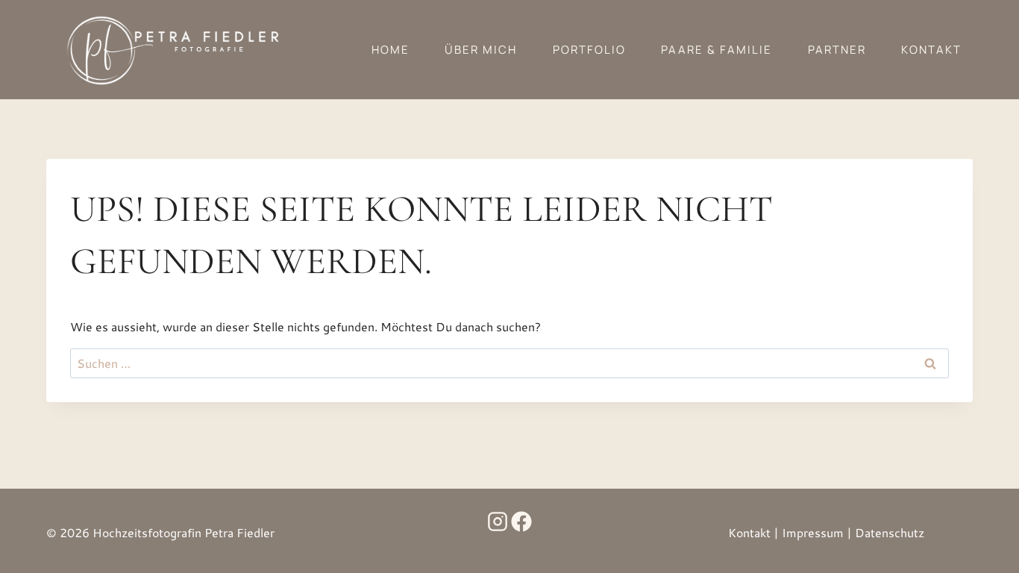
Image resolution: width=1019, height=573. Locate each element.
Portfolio (589, 49)
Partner (837, 49)
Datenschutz (889, 532)
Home (390, 49)
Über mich (481, 49)
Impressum (813, 532)
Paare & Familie (716, 49)
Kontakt (931, 49)
